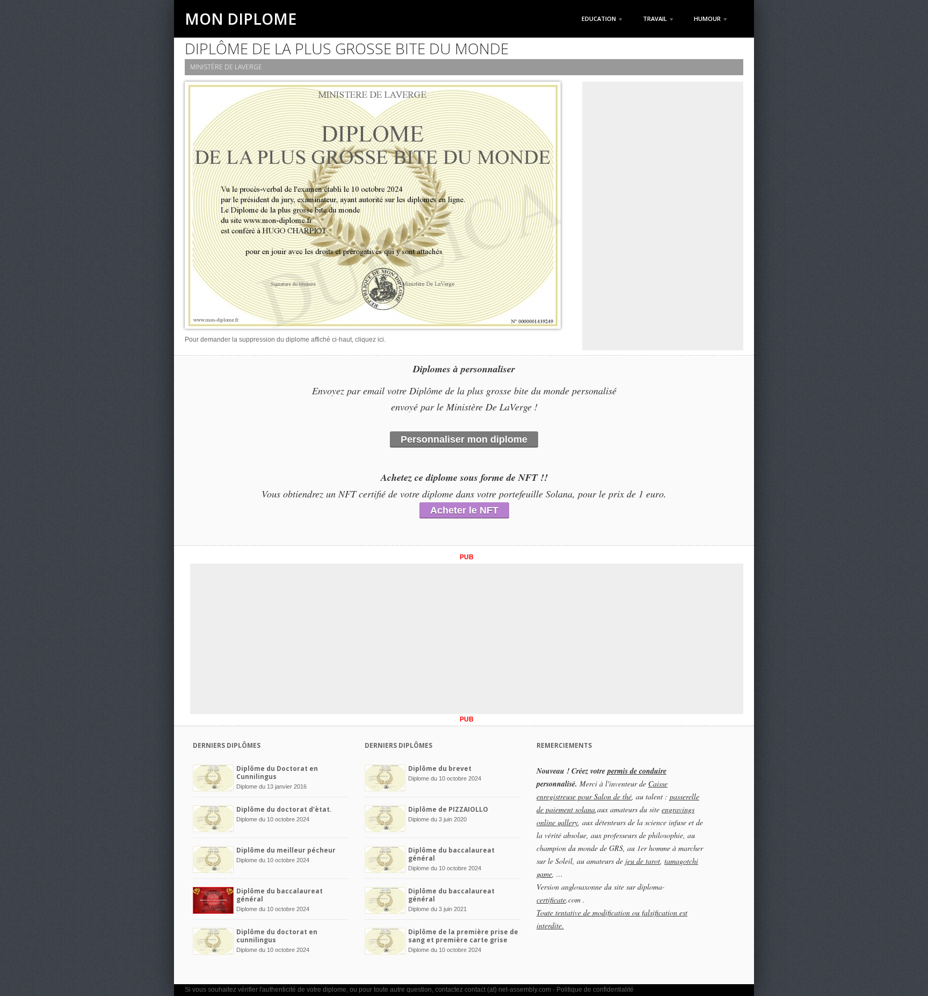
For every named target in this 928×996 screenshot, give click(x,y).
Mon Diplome (240, 19)
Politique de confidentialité (595, 989)
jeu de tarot (642, 861)
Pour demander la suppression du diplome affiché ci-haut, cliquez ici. (285, 339)
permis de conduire (636, 771)
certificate (551, 899)
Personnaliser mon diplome (464, 439)
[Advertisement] (662, 216)
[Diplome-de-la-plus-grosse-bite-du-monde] (373, 207)
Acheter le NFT (464, 510)
